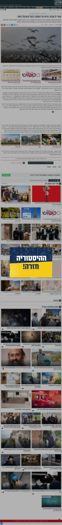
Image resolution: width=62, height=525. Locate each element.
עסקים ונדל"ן (11, 7)
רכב (20, 7)
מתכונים (5, 7)
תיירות (16, 7)
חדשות (59, 7)
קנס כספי (49, 167)
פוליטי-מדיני (46, 7)
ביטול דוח (54, 167)
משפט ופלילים (39, 7)
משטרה (50, 9)
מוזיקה (33, 7)
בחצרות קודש (53, 7)
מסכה (59, 167)
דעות (24, 7)
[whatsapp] (9, 25)
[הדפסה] (7, 25)
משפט (58, 9)
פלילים (54, 9)
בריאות (28, 7)
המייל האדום (5, 5)
